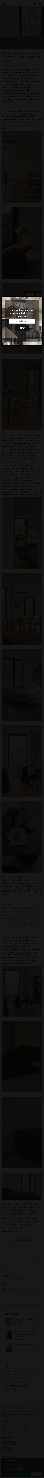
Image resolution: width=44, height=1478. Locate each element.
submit (22, 327)
